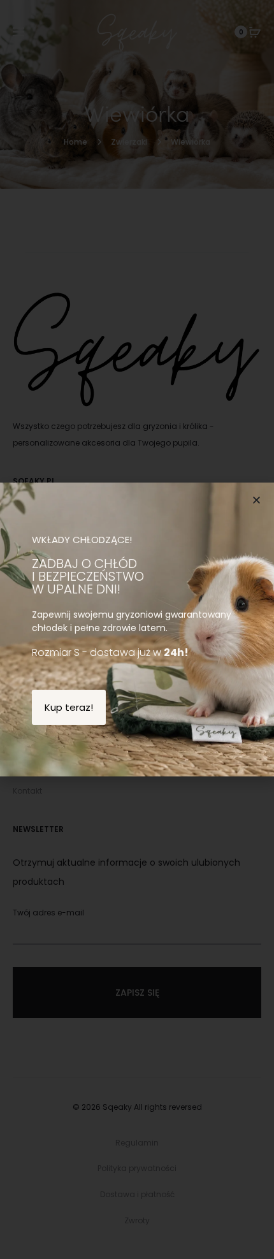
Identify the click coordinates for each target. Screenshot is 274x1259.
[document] (137, 629)
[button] (256, 500)
